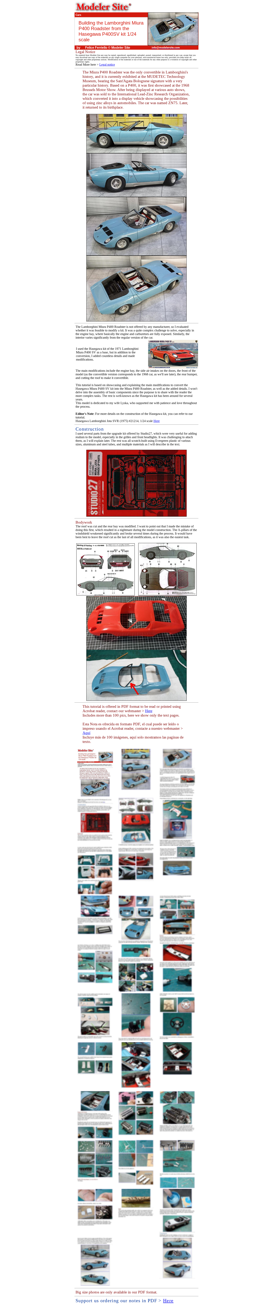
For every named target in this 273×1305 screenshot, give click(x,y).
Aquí (86, 733)
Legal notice (107, 64)
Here (156, 421)
